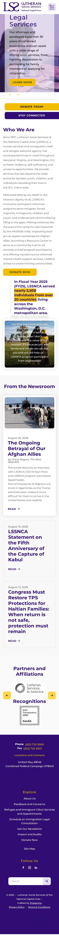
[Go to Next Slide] (52, 695)
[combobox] (25, 881)
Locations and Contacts (29, 755)
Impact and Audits (30, 834)
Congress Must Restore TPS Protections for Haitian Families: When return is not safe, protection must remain (28, 611)
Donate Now (19, 272)
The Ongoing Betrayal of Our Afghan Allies (26, 448)
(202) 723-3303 (33, 748)
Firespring (36, 903)
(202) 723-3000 (34, 744)
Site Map (29, 848)
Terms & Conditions (39, 907)
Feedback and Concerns (29, 804)
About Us (30, 798)
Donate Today (32, 106)
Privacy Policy (17, 907)
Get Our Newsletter (29, 828)
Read (12, 509)
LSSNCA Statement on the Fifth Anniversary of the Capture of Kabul (26, 546)
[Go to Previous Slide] (7, 695)
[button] (52, 7)
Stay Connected (32, 115)
